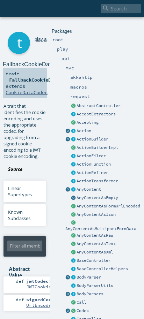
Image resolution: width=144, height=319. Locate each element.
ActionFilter (91, 155)
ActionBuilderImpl (97, 147)
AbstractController (99, 105)
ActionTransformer (97, 181)
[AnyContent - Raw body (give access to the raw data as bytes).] (73, 235)
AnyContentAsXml (95, 252)
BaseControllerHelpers (102, 268)
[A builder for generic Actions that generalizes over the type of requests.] (73, 164)
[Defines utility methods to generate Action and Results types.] (73, 261)
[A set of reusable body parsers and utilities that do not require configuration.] (73, 286)
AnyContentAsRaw (95, 235)
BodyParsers (90, 293)
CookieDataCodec (27, 92)
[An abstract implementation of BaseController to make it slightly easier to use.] (73, 106)
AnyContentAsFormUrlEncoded (108, 206)
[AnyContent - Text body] (73, 244)
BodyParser (89, 277)
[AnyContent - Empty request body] (73, 198)
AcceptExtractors (96, 114)
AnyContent (89, 189)
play (39, 39)
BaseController (94, 260)
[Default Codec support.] (68, 311)
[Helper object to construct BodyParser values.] (68, 277)
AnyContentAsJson (96, 214)
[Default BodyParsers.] (68, 294)
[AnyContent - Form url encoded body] (73, 206)
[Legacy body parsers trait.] (73, 294)
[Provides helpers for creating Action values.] (73, 139)
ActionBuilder (92, 139)
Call (81, 302)
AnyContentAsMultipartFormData (100, 228)
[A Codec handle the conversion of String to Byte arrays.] (73, 311)
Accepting (88, 122)
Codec (83, 310)
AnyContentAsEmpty (97, 197)
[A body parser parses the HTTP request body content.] (73, 277)
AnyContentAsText (96, 243)
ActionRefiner (92, 172)
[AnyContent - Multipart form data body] (73, 223)
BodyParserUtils (95, 285)
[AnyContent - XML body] (73, 252)
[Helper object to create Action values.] (68, 131)
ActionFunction (94, 164)
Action (84, 130)
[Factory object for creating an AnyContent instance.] (68, 189)
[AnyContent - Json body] (73, 215)
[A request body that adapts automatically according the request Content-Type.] (73, 189)
